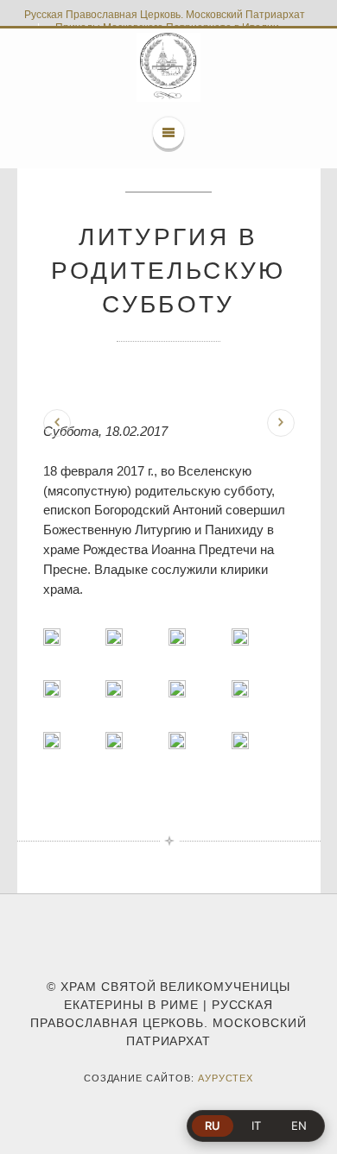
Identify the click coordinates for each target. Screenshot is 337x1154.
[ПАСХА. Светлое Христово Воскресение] (281, 423)
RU (212, 1125)
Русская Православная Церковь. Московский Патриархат (164, 15)
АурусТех (226, 1078)
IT (256, 1125)
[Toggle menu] (168, 132)
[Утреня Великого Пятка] (57, 423)
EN (299, 1125)
